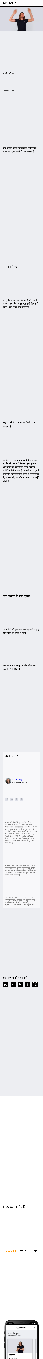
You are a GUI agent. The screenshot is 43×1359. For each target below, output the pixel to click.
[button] (40, 3)
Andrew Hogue (18, 779)
